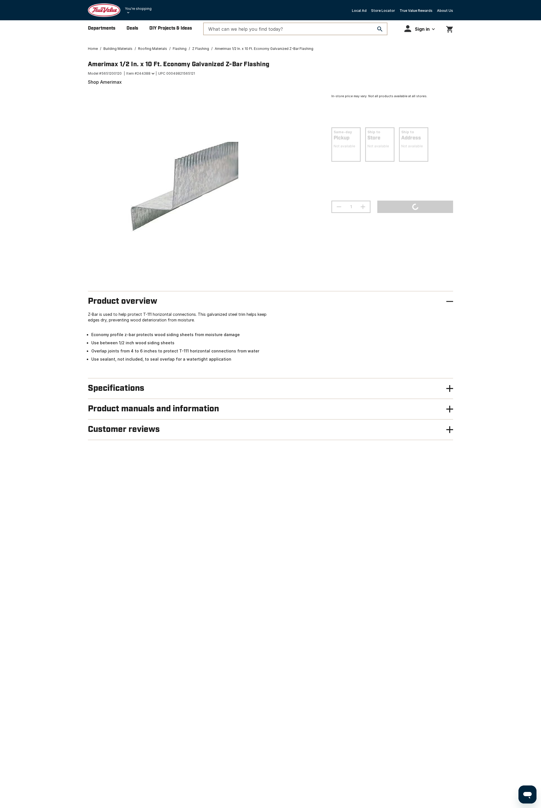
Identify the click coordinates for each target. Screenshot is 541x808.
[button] (419, 28)
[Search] (379, 29)
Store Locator (383, 10)
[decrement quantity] (339, 207)
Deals (132, 28)
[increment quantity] (363, 207)
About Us (445, 10)
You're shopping (138, 8)
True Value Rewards (416, 10)
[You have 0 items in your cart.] (449, 28)
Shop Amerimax (105, 82)
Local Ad (359, 10)
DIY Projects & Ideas (170, 28)
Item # (138, 73)
